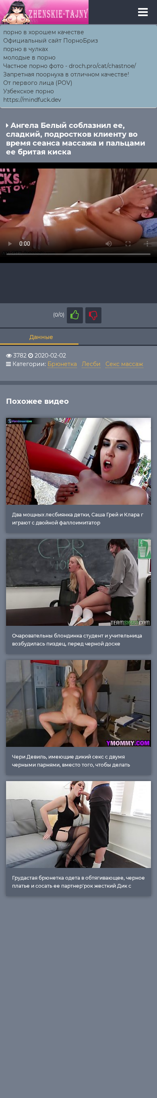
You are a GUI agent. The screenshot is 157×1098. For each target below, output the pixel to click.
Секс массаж (124, 364)
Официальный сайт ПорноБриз (50, 40)
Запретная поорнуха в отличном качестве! (66, 74)
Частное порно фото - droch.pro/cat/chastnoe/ (69, 66)
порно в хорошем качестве (43, 32)
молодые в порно (29, 57)
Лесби (91, 364)
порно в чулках (25, 49)
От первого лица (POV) (37, 82)
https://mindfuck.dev (32, 99)
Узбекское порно (28, 91)
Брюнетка (62, 364)
